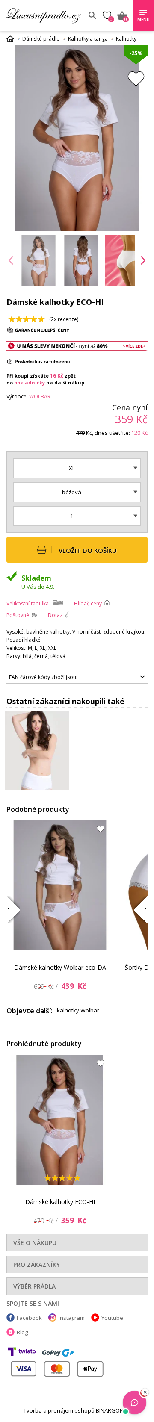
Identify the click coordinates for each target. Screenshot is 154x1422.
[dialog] (77, 711)
